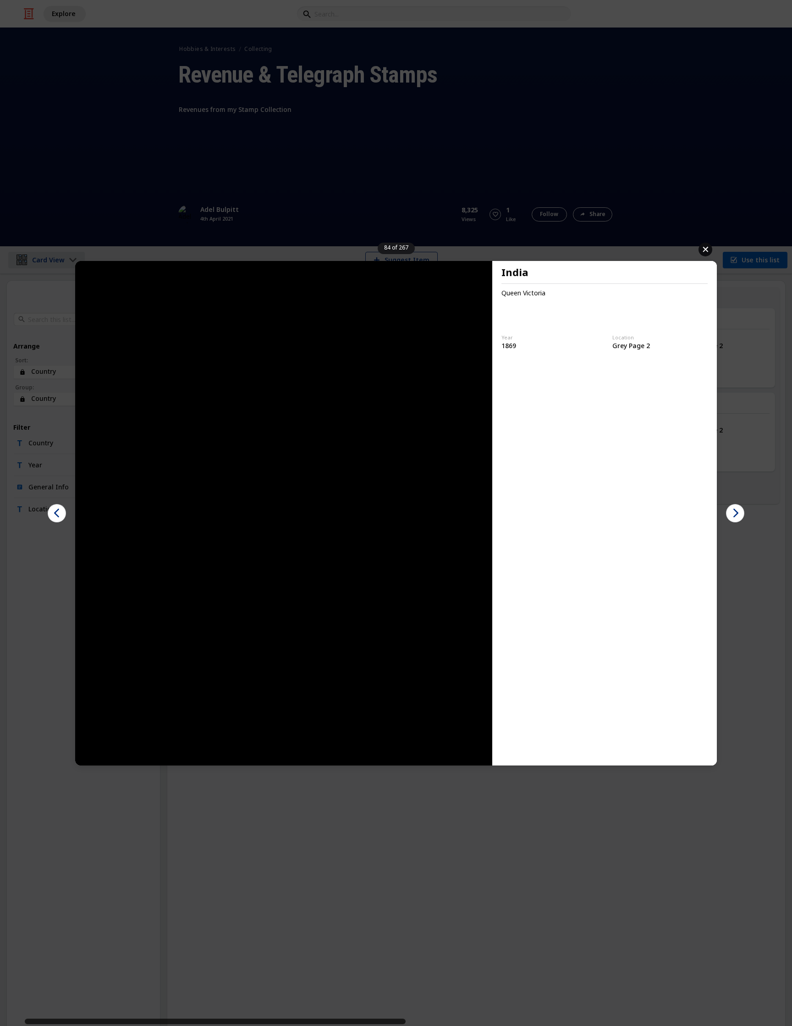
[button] (57, 513)
